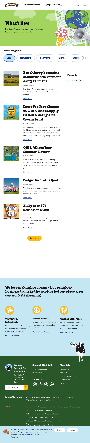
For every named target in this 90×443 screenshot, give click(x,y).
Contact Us (41, 407)
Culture (25, 58)
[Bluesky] (80, 80)
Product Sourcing (12, 335)
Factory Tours (65, 380)
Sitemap (48, 410)
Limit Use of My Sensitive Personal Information (43, 421)
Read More (27, 99)
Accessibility (30, 407)
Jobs (61, 387)
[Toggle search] (78, 4)
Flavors (45, 58)
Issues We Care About (68, 332)
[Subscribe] (26, 387)
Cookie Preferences (27, 434)
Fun (62, 58)
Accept (72, 430)
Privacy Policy (30, 433)
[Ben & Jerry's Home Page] (11, 5)
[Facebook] (69, 80)
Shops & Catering (54, 5)
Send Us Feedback (39, 369)
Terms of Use (75, 407)
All (9, 58)
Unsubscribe (37, 373)
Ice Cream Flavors (32, 5)
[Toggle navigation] (84, 4)
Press (62, 383)
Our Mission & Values (40, 332)
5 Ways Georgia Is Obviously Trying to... (41, 400)
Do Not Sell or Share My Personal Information (43, 414)
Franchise (52, 407)
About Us (63, 373)
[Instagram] (73, 80)
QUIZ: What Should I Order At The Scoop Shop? (54, 397)
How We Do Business (68, 376)
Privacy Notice (37, 410)
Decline (59, 430)
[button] (7, 406)
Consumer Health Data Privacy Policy (40, 417)
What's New (64, 369)
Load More (34, 238)
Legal (28, 410)
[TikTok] (76, 80)
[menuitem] (32, 5)
